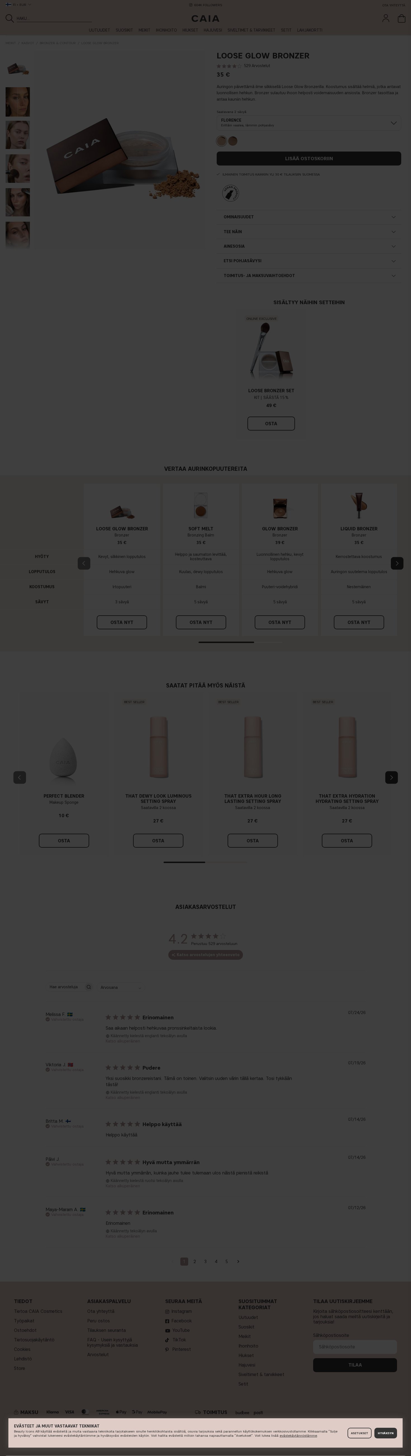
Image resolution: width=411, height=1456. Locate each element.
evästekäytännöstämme (298, 1435)
